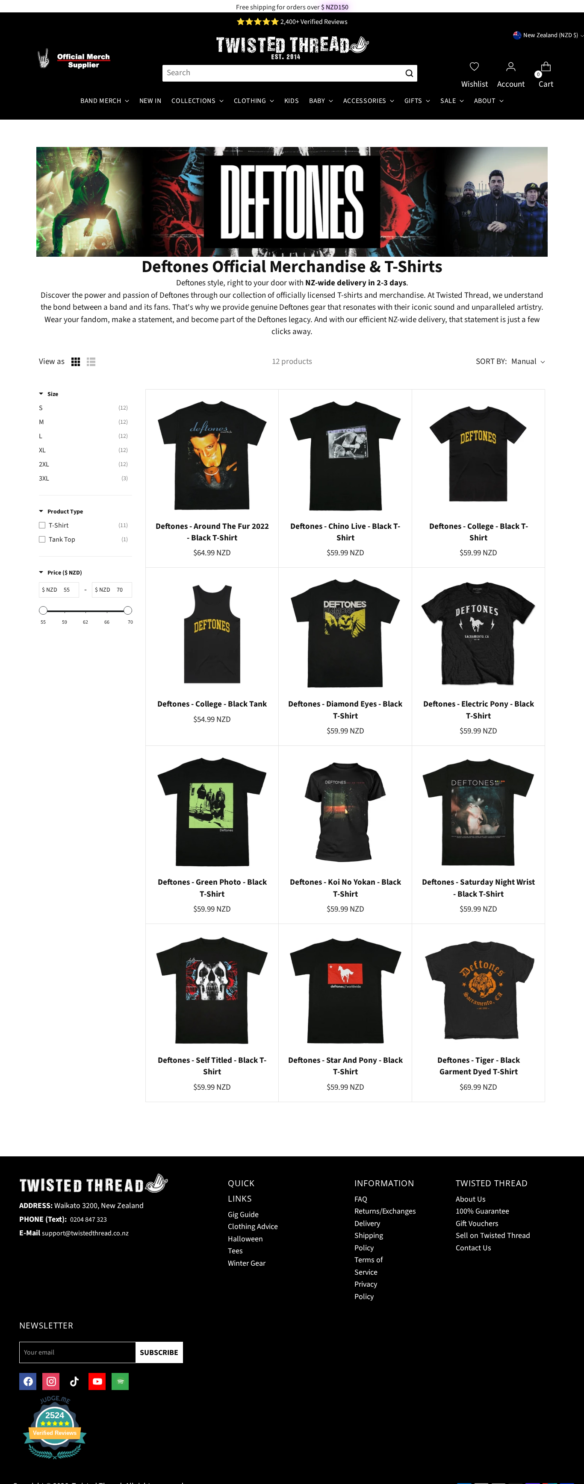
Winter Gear (246, 1263)
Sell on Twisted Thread (493, 1235)
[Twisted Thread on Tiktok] (74, 1381)
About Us (471, 1199)
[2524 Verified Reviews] (54, 1461)
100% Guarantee (482, 1211)
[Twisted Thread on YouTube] (97, 1381)
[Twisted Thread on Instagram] (50, 1381)
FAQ (360, 1199)
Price (64, 573)
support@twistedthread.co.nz (85, 1233)
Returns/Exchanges (385, 1211)
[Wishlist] (474, 58)
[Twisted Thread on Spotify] (120, 1381)
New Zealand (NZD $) (550, 35)
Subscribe (159, 1352)
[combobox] (281, 73)
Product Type (65, 511)
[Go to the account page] (511, 58)
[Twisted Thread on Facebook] (27, 1381)
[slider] (43, 610)
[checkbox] (83, 408)
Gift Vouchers (477, 1223)
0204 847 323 (88, 1219)
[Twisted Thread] (292, 48)
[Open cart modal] (546, 58)
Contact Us (473, 1248)
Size (52, 394)
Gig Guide (243, 1214)
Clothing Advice (253, 1226)
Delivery (367, 1223)
